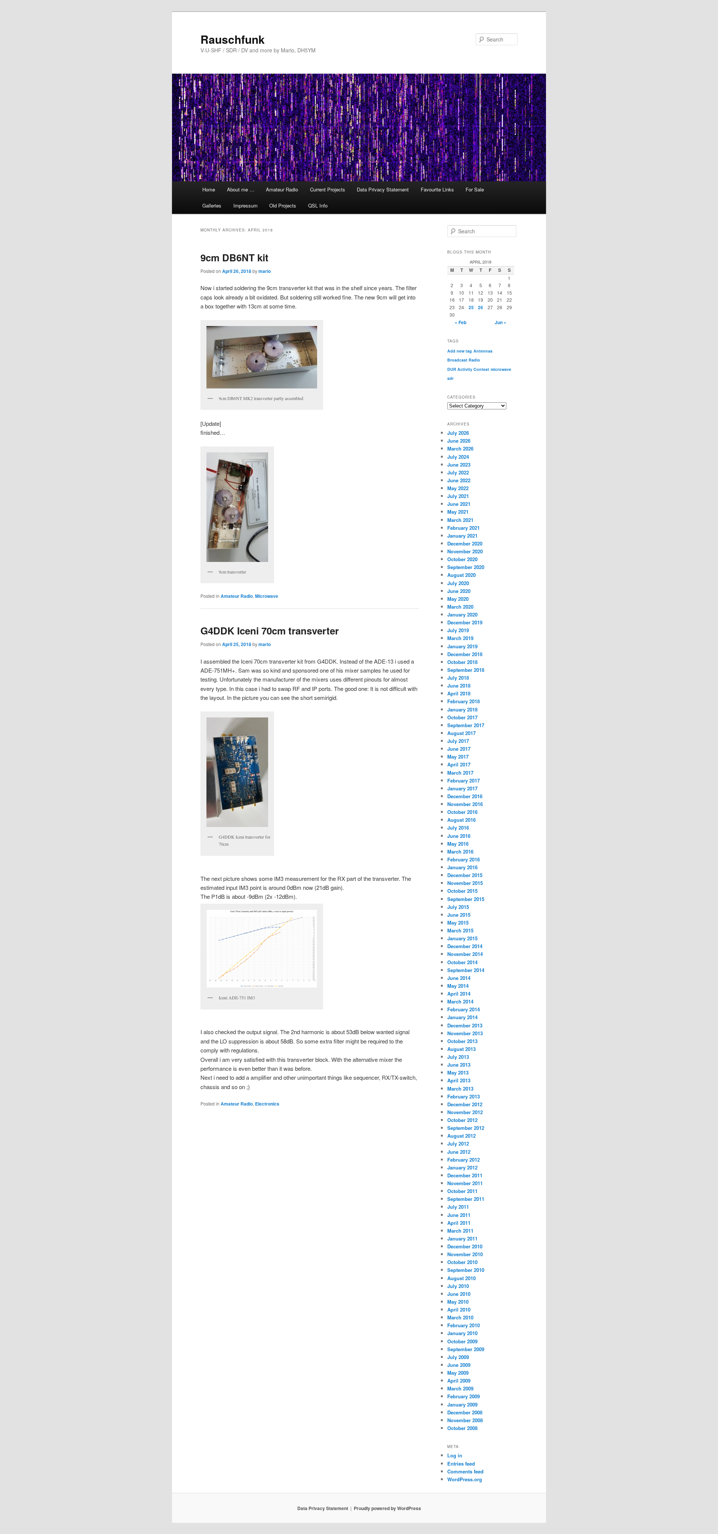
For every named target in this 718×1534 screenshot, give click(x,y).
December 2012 (464, 1104)
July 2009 (458, 1357)
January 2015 (462, 938)
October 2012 (462, 1119)
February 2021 (463, 527)
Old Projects (282, 205)
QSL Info (318, 205)
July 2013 (458, 1056)
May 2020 (458, 598)
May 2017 (458, 756)
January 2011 (462, 1238)
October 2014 (462, 962)
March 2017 (460, 772)
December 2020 (464, 543)
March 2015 (460, 930)
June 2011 (458, 1214)
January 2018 (462, 709)
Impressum (245, 205)
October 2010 (462, 1262)
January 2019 (462, 646)
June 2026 (458, 440)
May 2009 (458, 1372)
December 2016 (464, 796)
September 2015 (465, 899)
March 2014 (460, 1001)
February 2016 (463, 859)
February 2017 (463, 780)
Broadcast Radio (463, 360)
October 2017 (462, 717)
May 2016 (458, 843)
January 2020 (462, 614)
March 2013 (460, 1088)
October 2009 (462, 1341)
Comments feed (465, 1471)
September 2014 (465, 970)
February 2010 (463, 1325)
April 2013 (458, 1080)
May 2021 (458, 511)
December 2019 (464, 622)
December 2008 (464, 1412)
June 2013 (458, 1064)
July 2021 (458, 495)
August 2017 (461, 733)
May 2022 (458, 488)
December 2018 (464, 654)
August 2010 (461, 1278)
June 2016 (458, 835)
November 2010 (465, 1254)
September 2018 (465, 669)
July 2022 (458, 472)
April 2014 (458, 993)
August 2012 (461, 1135)
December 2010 (464, 1246)
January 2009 (462, 1404)
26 (480, 307)
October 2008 (462, 1428)
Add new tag (459, 351)
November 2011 (465, 1183)
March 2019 (460, 638)
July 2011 (458, 1206)
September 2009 (465, 1349)
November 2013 (465, 1033)
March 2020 (460, 606)
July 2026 (458, 432)
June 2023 (458, 464)
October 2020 (462, 559)
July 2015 (458, 906)
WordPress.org (464, 1479)
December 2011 (464, 1175)
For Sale (475, 189)
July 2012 (458, 1143)
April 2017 (458, 764)
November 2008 (465, 1420)
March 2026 (460, 448)
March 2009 (460, 1388)
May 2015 (458, 922)
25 (471, 307)
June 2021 (458, 503)
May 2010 (458, 1301)
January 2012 (462, 1167)
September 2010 (465, 1269)
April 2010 (458, 1309)
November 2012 (465, 1112)
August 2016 (461, 819)
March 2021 (460, 519)
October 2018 (462, 661)
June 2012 (458, 1151)
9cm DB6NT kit (234, 257)
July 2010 (458, 1285)
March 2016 (460, 851)
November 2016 (465, 804)
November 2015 (465, 882)
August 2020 (461, 574)
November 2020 (465, 551)
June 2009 (458, 1364)
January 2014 (462, 1017)
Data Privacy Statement (383, 189)
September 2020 (465, 567)
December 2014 (464, 946)
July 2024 (458, 456)
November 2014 (465, 953)
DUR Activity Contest (468, 369)
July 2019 (458, 630)
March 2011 (460, 1230)
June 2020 (458, 590)
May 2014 (458, 985)
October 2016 (462, 811)
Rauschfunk (232, 39)
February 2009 (463, 1396)
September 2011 (465, 1198)
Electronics (267, 1103)
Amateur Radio (282, 189)
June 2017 (458, 748)
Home (208, 189)
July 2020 (458, 583)
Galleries (211, 205)
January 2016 (462, 867)
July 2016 (458, 827)
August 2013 (461, 1048)
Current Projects (327, 189)
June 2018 (458, 685)
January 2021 (462, 535)
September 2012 (465, 1127)
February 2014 (463, 1009)
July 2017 (458, 740)
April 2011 (458, 1222)
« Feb (460, 322)
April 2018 (458, 693)
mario (264, 271)
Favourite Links (437, 189)
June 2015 (458, 914)
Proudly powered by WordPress (387, 1508)
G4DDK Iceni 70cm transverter (269, 630)
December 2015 (464, 875)
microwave (501, 369)
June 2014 (458, 977)
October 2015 (462, 890)
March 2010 (460, 1317)
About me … (240, 189)
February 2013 (463, 1096)
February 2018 (463, 701)
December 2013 (464, 1025)
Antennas (483, 351)
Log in (454, 1455)
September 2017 (465, 725)
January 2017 (462, 788)
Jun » (500, 322)
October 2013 (462, 1041)
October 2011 (462, 1191)
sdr (450, 378)
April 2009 (458, 1380)
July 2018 (458, 677)
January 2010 (462, 1333)
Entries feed (461, 1463)
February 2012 (463, 1159)
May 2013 (458, 1072)
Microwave (266, 596)
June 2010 (458, 1293)
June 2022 (458, 480)
